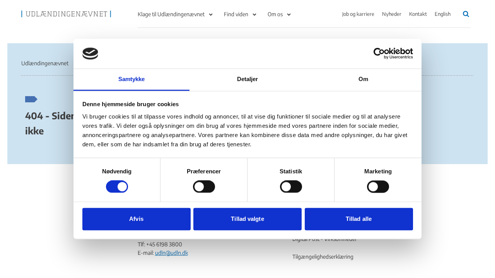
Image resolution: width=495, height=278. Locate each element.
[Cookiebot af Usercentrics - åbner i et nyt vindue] (379, 53)
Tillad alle (359, 218)
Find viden (236, 14)
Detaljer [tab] (247, 79)
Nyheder (391, 14)
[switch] (204, 187)
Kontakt (418, 14)
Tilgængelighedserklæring (322, 256)
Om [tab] (363, 79)
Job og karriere (358, 14)
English (443, 14)
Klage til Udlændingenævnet (171, 14)
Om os (275, 14)
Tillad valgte (247, 218)
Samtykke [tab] (131, 79)
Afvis (136, 218)
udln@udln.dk (171, 252)
